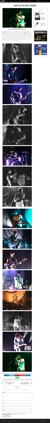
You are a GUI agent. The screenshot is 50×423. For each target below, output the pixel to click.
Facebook (6, 375)
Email (17, 377)
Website (3, 410)
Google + (22, 375)
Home (7, 1)
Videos (25, 1)
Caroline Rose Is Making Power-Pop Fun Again (40, 25)
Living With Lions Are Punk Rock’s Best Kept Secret (40, 19)
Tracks (20, 1)
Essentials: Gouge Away (43, 14)
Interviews (42, 22)
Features (11, 1)
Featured (42, 12)
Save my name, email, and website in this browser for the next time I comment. (14, 413)
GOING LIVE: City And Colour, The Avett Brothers (25, 382)
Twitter (11, 375)
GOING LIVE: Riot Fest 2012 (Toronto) (9, 382)
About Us (29, 1)
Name (3, 402)
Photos (16, 1)
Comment (3, 392)
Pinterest (17, 375)
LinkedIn (28, 375)
